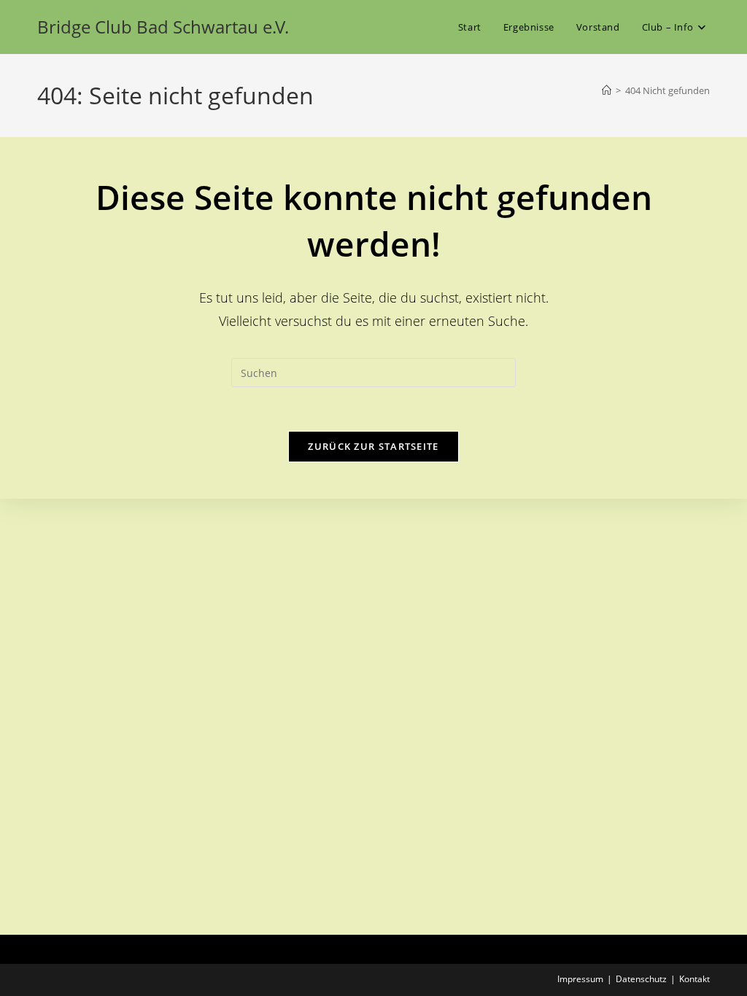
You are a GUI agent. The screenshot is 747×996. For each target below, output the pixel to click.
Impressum (580, 979)
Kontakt (694, 979)
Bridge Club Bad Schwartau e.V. (163, 27)
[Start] (606, 90)
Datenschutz (641, 979)
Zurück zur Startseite (373, 446)
